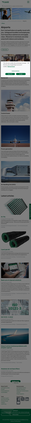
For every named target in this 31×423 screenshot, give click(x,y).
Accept (20, 73)
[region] (15, 69)
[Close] (28, 63)
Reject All (10, 73)
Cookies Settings (15, 70)
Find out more (11, 66)
